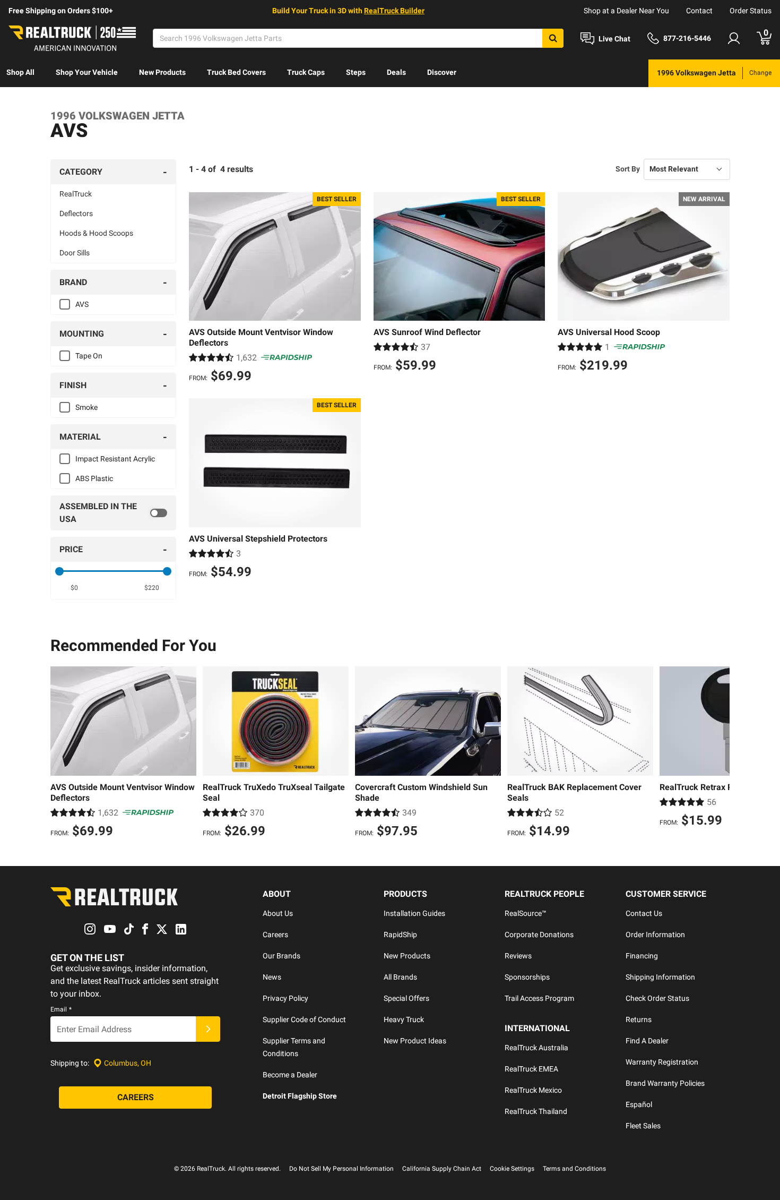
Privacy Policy (285, 998)
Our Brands (281, 956)
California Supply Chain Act (441, 1168)
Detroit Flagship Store (300, 1096)
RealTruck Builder (394, 10)
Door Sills (74, 252)
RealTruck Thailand (536, 1111)
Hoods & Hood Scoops (96, 233)
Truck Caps (306, 72)
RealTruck (75, 194)
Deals (396, 72)
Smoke (86, 407)
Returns (639, 1019)
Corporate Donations (539, 934)
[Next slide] (719, 753)
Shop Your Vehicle (87, 72)
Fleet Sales (643, 1125)
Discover (441, 72)
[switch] (113, 513)
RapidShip (400, 934)
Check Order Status (657, 998)
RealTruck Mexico (533, 1090)
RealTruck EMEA (531, 1069)
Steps (356, 72)
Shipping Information (660, 977)
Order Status (751, 10)
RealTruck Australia (536, 1047)
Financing (642, 956)
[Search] (553, 38)
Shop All (20, 72)
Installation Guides (414, 913)
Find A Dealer (647, 1040)
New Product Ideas (415, 1040)
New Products (162, 72)
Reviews (518, 956)
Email (61, 1009)
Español (639, 1104)
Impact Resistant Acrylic (115, 459)
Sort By (628, 169)
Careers (275, 934)
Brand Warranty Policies (665, 1083)
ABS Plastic (94, 478)
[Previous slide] (61, 753)
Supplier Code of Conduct (304, 1019)
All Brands (400, 977)
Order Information (655, 934)
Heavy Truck (404, 1019)
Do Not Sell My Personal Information (341, 1168)
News (272, 977)
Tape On (88, 356)
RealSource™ (526, 913)
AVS (82, 304)
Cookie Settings (512, 1168)
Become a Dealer (290, 1074)
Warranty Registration (662, 1062)
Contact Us (644, 913)
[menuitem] (20, 73)
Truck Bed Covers (236, 72)
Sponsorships (527, 977)
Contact (699, 10)
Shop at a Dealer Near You (626, 10)
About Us (278, 913)
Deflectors (76, 213)
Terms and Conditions (574, 1168)
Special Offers (406, 998)
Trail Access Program (539, 998)
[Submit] (208, 1029)
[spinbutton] (74, 588)
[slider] (59, 571)
